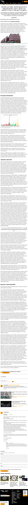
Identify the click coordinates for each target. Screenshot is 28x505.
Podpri (26, 1)
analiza (21, 48)
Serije (4, 3)
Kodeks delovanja (18, 491)
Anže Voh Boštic (14, 17)
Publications (14, 3)
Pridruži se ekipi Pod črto (14, 496)
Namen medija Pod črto (14, 492)
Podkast (7, 3)
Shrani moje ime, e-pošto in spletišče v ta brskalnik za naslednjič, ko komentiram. (11, 469)
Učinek (11, 3)
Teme (1, 3)
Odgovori (7, 448)
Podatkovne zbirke (18, 496)
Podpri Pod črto (5, 372)
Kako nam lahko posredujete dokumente (14, 494)
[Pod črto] (2, 1)
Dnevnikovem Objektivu (15, 21)
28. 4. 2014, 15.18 (11, 414)
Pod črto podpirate (18, 498)
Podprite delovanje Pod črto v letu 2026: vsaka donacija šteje (14, 499)
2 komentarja (23, 4)
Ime (1, 463)
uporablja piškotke (5, 502)
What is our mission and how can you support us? (14, 502)
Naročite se (19, 3)
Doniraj (25, 495)
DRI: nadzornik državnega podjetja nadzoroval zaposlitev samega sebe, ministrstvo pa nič (14, 229)
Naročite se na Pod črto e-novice (19, 494)
